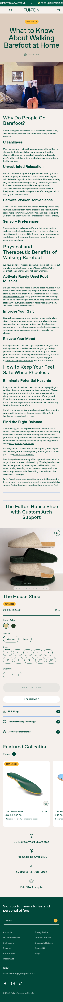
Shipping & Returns (44, 943)
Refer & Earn (9, 953)
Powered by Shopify (25, 993)
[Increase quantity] (18, 675)
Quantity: (7, 668)
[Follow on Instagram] (13, 983)
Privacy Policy (41, 932)
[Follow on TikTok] (21, 983)
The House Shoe (21, 596)
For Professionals (11, 937)
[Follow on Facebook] (5, 983)
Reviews (7, 948)
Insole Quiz (8, 958)
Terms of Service (43, 937)
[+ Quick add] (45, 803)
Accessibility (41, 948)
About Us (7, 932)
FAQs (37, 953)
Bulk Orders (8, 943)
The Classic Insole (14, 811)
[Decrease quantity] (7, 675)
